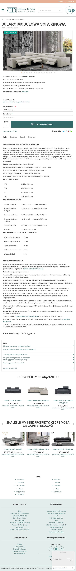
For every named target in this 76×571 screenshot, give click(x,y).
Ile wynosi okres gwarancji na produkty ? (16, 358)
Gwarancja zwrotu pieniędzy (56, 513)
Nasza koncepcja (19, 520)
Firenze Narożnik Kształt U (13, 449)
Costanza (21, 482)
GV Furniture (21, 485)
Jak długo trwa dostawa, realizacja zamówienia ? (19, 349)
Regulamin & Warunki (56, 523)
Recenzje (31, 137)
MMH (57, 489)
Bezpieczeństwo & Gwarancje (56, 511)
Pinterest (68, 131)
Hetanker (57, 480)
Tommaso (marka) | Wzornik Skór (26, 316)
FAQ (56, 516)
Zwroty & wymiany (56, 529)
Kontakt (60, 1)
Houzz (71, 131)
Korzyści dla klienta (19, 518)
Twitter (64, 131)
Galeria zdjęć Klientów (20, 516)
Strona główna (2, 19)
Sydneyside (57, 492)
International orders (19, 549)
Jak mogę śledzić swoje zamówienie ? (15, 354)
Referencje (19, 527)
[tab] (6, 137)
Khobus (57, 482)
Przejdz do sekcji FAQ (10, 368)
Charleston (20, 480)
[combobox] (50, 10)
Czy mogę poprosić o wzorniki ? (13, 363)
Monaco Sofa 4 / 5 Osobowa (63, 449)
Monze (21, 489)
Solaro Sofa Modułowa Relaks (38, 400)
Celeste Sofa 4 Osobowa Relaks (38, 449)
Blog (19, 511)
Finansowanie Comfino (56, 532)
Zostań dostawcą (19, 554)
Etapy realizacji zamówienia (20, 513)
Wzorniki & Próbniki (56, 527)
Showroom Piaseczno (20, 551)
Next (56, 377)
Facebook (66, 131)
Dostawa (13, 137)
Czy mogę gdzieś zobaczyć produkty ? (15, 360)
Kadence (57, 485)
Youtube (56, 548)
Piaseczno (25, 92)
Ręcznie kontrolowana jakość (19, 529)
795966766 (70, 1)
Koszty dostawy (20, 547)
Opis (5, 137)
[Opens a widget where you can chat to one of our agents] (63, 560)
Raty (56, 520)
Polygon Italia (20, 492)
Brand (22, 137)
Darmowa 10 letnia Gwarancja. (33, 269)
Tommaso (20, 494)
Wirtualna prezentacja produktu (56, 525)
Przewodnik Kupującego (20, 525)
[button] (21, 72)
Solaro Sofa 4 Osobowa (13, 400)
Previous (18, 377)
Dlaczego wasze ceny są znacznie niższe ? (17, 346)
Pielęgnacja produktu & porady (20, 523)
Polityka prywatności (56, 518)
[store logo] (21, 10)
